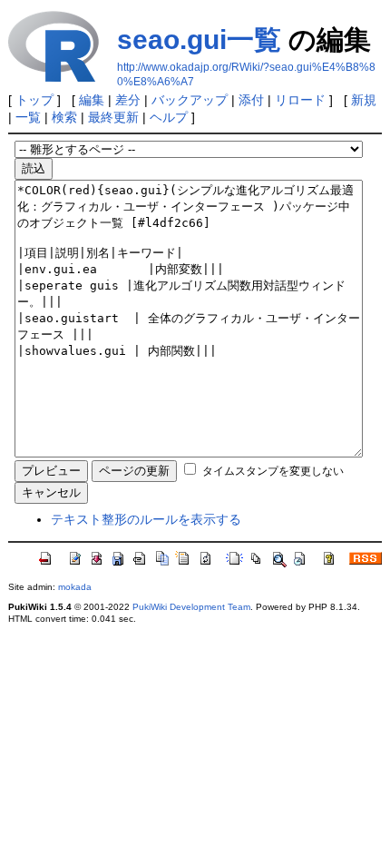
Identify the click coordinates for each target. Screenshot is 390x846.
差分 (128, 100)
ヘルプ (169, 117)
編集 (91, 100)
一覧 (28, 117)
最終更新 (113, 117)
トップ (34, 100)
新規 (363, 100)
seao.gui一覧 (199, 39)
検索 (64, 117)
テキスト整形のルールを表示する (146, 519)
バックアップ (189, 100)
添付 (251, 100)
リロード (300, 100)
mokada (75, 587)
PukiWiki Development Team (191, 607)
